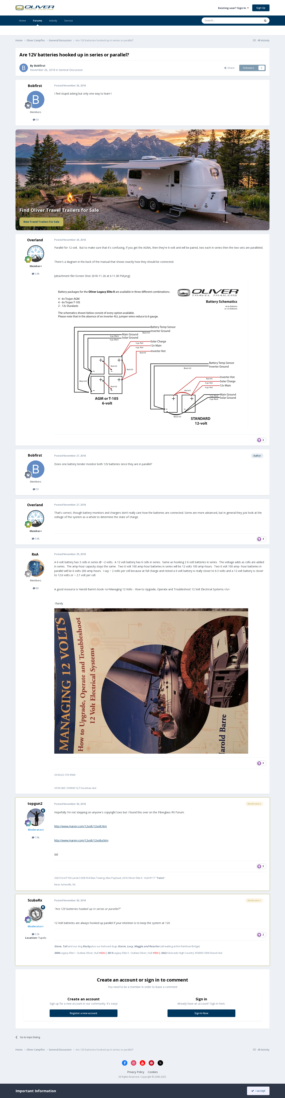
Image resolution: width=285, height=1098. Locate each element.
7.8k (37, 837)
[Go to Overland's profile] (35, 253)
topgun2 (35, 803)
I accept (259, 1091)
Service (68, 20)
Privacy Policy (135, 1072)
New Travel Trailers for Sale (41, 221)
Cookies (153, 1072)
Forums (37, 20)
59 (37, 119)
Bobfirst (39, 65)
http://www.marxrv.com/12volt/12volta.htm (81, 840)
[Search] (265, 20)
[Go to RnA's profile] (35, 568)
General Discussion (71, 70)
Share (230, 68)
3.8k (37, 273)
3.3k (37, 934)
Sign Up (260, 7)
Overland (35, 240)
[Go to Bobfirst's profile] (23, 68)
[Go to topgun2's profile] (35, 817)
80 (37, 588)
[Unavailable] (151, 355)
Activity (53, 20)
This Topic (250, 20)
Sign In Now (201, 1013)
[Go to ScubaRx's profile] (35, 914)
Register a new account (83, 1013)
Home (22, 20)
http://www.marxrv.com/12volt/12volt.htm (80, 826)
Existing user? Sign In (232, 8)
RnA (35, 554)
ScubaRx (35, 900)
